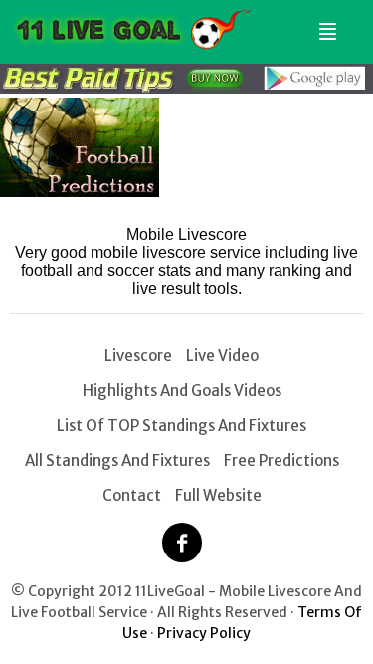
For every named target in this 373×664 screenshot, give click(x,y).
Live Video (222, 355)
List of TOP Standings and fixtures (181, 425)
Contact (131, 495)
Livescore (138, 355)
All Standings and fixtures (117, 460)
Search (350, 23)
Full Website (218, 495)
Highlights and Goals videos (182, 390)
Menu (324, 23)
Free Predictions (281, 460)
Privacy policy (204, 633)
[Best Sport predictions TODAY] (186, 88)
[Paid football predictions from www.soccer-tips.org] (79, 191)
